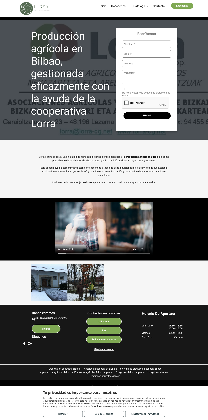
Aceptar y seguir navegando (145, 413)
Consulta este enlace (101, 406)
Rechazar (62, 413)
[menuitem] (103, 6)
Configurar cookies (104, 413)
